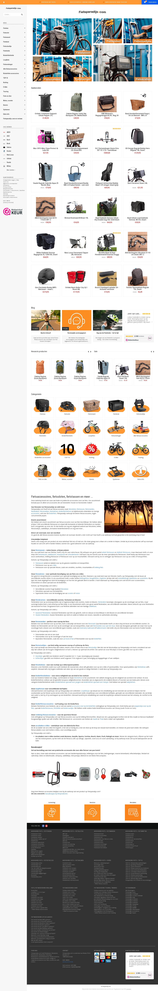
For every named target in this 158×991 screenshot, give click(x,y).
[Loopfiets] (91, 427)
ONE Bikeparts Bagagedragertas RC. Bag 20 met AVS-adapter (107, 115)
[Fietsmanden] (47, 69)
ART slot (65, 834)
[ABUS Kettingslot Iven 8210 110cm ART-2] (45, 206)
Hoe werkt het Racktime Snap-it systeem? (43, 923)
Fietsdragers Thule (131, 906)
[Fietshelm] (42, 427)
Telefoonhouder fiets (100, 877)
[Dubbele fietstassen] (62, 36)
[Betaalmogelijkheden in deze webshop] (133, 812)
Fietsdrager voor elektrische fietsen (73, 906)
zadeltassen (52, 554)
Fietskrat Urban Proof (132, 846)
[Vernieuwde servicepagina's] (76, 321)
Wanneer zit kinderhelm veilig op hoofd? (43, 938)
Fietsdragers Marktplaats (133, 909)
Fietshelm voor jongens (69, 870)
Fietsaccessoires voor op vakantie (103, 890)
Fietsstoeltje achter (36, 863)
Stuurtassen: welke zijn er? (38, 839)
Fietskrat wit (129, 842)
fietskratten (35, 511)
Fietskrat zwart (130, 834)
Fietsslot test (66, 842)
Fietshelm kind (67, 863)
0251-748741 (6, 201)
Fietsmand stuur (98, 842)
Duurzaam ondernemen (10, 197)
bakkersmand (101, 628)
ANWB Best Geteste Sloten (70, 851)
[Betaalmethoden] (97, 954)
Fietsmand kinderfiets (100, 835)
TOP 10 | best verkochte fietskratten (136, 870)
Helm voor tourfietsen (100, 904)
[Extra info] (140, 470)
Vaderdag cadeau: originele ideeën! (104, 878)
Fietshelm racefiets (68, 871)
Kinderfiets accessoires (11, 73)
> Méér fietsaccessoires (101, 883)
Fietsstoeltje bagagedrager (38, 873)
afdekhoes (92, 606)
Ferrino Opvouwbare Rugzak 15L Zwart (137, 288)
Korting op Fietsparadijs (101, 871)
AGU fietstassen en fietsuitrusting (103, 895)
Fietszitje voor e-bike (69, 895)
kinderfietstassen (47, 708)
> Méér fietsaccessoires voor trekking (105, 913)
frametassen (42, 554)
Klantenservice (7, 192)
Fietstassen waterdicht (37, 842)
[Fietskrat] (116, 405)
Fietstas (5, 28)
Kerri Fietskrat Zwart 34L (137, 183)
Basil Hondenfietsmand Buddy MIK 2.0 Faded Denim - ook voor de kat (76, 185)
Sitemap (5, 194)
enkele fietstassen (108, 552)
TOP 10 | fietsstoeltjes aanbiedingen (136, 863)
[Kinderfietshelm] (67, 427)
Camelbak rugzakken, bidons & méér (104, 897)
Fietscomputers (98, 902)
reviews (128, 989)
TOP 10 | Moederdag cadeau (134, 878)
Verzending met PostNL (48, 2)
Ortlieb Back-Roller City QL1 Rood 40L (76, 288)
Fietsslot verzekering (69, 844)
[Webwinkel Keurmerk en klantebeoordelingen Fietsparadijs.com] (16, 211)
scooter (70, 593)
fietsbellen (57, 708)
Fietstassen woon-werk (37, 846)
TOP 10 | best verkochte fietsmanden (136, 877)
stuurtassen (61, 554)
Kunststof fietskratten (43, 613)
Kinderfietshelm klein (69, 875)
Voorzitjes (38, 656)
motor (77, 593)
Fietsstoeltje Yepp (36, 871)
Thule (102, 719)
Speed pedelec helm (69, 864)
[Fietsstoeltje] (140, 405)
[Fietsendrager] (116, 427)
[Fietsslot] (67, 405)
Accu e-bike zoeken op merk (71, 904)
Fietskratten (102, 602)
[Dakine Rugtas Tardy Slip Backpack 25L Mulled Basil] (76, 102)
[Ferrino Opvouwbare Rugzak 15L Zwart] (137, 276)
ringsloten (103, 578)
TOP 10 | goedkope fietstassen (134, 864)
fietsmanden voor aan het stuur (104, 626)
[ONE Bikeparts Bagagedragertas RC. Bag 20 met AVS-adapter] (107, 102)
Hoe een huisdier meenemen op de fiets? (43, 930)
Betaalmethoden (8, 188)
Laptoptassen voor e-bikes (70, 907)
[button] (25, 28)
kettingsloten (84, 578)
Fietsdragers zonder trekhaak (134, 895)
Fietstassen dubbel (36, 837)
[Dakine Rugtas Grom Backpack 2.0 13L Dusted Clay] (40, 367)
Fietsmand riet (98, 837)
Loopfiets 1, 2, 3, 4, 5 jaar (38, 892)
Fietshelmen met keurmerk (71, 880)
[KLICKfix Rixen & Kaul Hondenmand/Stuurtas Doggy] (107, 241)
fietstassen (80, 509)
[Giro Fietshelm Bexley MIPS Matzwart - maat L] (45, 276)
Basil (8, 140)
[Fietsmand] (91, 405)
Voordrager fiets (98, 864)
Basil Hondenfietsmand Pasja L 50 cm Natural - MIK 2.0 (137, 114)
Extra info (6, 114)
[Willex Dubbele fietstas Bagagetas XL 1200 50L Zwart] (45, 241)
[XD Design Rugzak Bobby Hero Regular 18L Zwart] (137, 137)
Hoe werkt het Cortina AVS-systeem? (41, 921)
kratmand (83, 628)
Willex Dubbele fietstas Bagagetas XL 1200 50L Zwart (46, 254)
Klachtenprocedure (9, 195)
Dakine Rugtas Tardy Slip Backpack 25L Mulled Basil (76, 114)
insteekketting (123, 578)
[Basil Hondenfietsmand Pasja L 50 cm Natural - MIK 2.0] (137, 102)
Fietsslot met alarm (68, 837)
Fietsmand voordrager (100, 844)
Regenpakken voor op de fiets (102, 909)
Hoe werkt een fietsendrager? (39, 931)
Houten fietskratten (42, 615)
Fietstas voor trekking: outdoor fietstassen (106, 892)
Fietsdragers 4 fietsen (132, 902)
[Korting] (91, 449)
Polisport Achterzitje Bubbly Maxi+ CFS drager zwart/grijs (107, 184)
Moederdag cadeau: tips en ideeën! (104, 880)
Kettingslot (66, 835)
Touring (5, 91)
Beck (8, 143)
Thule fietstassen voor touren (102, 894)
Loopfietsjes (85, 691)
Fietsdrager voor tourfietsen (102, 906)
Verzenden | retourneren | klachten (14, 190)
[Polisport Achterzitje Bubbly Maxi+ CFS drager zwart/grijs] (107, 172)
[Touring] (140, 449)
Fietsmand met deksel (100, 847)
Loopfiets (6, 60)
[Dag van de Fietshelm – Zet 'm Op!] (107, 321)
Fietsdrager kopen (131, 913)
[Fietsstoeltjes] (137, 31)
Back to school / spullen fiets (39, 907)
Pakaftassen (34, 840)
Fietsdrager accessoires (132, 911)
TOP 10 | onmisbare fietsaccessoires (136, 871)
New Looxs (10, 155)
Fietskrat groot (130, 844)
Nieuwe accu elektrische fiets (71, 902)
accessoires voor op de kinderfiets (84, 706)
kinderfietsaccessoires (44, 704)
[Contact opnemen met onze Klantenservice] (92, 812)
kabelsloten (133, 578)
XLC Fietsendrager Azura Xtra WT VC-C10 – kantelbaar (107, 149)
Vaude (9, 162)
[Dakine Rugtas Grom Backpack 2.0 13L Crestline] (60, 367)
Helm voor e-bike (68, 897)
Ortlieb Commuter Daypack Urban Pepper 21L (46, 114)
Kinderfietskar (35, 894)
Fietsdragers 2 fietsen (132, 899)
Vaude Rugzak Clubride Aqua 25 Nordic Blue (45, 184)
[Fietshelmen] (77, 69)
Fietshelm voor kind (37, 897)
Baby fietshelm (67, 866)
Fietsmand (6, 37)
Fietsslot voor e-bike (68, 892)
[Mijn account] (4, 2)
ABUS (8, 132)
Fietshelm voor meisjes (69, 868)
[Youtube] (46, 826)
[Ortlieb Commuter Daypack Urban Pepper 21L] (45, 102)
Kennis (5, 105)
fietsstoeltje (92, 647)
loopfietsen (40, 689)
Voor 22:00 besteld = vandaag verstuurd (82, 2)
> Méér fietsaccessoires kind (39, 909)
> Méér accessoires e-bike (70, 911)
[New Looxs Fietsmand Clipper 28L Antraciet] (76, 241)
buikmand (90, 628)
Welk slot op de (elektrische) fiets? (72, 839)
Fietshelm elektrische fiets (70, 877)
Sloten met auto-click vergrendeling (73, 853)
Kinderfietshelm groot (69, 873)
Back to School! (46, 333)
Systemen (6, 109)
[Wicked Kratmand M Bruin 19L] (76, 206)
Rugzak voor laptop (36, 853)
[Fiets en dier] (42, 470)
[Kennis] (91, 470)
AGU (8, 136)
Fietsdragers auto (131, 892)
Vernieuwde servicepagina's (76, 333)
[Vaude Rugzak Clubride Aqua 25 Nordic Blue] (45, 172)
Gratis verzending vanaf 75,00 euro (116, 2)
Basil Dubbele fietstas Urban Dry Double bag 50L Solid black (107, 219)
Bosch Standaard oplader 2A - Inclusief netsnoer (107, 288)
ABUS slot (65, 847)
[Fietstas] (42, 405)
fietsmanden (89, 509)
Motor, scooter (8, 100)
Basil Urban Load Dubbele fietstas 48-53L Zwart (137, 219)
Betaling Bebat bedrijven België (72, 909)
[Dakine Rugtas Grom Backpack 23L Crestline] (80, 367)
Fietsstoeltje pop (36, 866)
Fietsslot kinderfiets (68, 846)
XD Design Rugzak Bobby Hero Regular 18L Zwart (137, 149)
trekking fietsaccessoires (46, 715)
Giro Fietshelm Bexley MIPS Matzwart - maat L (45, 288)
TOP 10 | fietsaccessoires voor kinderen (137, 868)
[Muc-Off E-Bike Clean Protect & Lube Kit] (45, 137)
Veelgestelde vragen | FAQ (11, 180)
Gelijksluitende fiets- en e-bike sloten (73, 849)
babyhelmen (131, 682)
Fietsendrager (8, 64)
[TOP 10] (67, 449)
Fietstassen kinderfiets (37, 844)
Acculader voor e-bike (69, 901)
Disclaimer (6, 185)
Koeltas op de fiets (36, 856)
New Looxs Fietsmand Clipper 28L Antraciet (76, 254)
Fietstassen (39, 563)
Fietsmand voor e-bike (69, 894)
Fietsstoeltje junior (36, 877)
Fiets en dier (7, 96)
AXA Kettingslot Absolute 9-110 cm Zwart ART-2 (137, 254)
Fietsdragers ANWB (131, 907)
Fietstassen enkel (36, 835)
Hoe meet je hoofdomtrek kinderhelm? (42, 937)
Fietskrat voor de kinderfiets (134, 839)
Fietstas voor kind (36, 901)
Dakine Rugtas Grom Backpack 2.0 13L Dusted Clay (40, 379)
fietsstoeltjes (44, 511)
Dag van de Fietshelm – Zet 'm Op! (108, 333)
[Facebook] (43, 826)
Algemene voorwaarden (10, 183)
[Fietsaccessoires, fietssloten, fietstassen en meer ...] (13, 8)
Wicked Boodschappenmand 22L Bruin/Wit (76, 149)
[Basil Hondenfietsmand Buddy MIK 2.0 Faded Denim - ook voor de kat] (76, 172)
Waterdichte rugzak (36, 851)
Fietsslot (6, 33)
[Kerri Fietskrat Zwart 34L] (137, 172)
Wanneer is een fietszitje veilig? (40, 935)
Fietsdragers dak (130, 897)
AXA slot (65, 840)
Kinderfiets (34, 890)
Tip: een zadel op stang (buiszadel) (41, 868)
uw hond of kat (68, 639)
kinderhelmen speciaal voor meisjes (96, 682)
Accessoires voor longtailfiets (102, 882)
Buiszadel (34, 875)
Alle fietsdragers (130, 890)
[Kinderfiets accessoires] (42, 449)
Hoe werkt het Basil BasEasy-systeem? (42, 928)
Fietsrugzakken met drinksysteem (104, 911)
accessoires (35, 513)
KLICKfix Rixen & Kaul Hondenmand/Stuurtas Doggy (107, 254)
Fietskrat (6, 42)
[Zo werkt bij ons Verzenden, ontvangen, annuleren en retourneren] (52, 812)
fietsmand (91, 624)
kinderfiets (52, 513)
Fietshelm (6, 51)
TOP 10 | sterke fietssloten (133, 866)
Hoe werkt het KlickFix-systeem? (40, 925)
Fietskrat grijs (129, 847)
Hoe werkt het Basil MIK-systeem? (41, 919)
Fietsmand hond (98, 834)
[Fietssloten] (107, 31)
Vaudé (95, 719)
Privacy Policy (7, 187)
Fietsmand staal (98, 840)
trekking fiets (98, 567)
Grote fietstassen (36, 847)
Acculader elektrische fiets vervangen (105, 875)
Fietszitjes (34, 895)
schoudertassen (73, 554)
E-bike (5, 87)
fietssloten (72, 509)
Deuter (9, 151)
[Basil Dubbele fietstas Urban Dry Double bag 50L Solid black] (107, 206)
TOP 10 (5, 78)
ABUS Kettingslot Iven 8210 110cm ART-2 (46, 219)
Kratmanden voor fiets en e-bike (103, 839)
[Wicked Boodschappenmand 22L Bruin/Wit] (76, 137)
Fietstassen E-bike (36, 834)
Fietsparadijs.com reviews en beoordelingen (138, 880)
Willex (9, 166)
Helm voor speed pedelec (70, 899)
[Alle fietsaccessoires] (140, 427)
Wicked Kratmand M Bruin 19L (76, 218)
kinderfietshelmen (65, 511)
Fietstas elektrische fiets (69, 890)
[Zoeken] (22, 13)
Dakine (9, 147)
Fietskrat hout (129, 835)
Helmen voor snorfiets (69, 878)
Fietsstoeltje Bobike (36, 870)
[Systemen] (116, 470)
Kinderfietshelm (8, 55)
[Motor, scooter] (67, 470)
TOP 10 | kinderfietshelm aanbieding (136, 873)
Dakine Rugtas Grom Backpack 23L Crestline (80, 378)
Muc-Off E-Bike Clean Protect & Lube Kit (45, 149)
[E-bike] (116, 449)
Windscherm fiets (99, 866)
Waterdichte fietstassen (38, 854)
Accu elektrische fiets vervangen (103, 873)
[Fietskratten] (122, 63)
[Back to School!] (45, 321)
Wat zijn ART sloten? (37, 940)
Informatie (40, 385)
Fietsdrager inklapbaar (132, 904)
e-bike (54, 565)
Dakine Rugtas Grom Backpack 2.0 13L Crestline (60, 378)
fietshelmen (54, 511)
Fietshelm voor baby (37, 899)
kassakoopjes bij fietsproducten (56, 794)
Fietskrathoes (129, 837)
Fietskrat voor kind (36, 906)
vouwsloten (144, 578)
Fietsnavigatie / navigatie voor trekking (105, 907)
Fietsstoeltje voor (36, 864)
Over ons (5, 182)
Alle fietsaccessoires (10, 69)
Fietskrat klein (130, 840)
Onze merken (7, 127)
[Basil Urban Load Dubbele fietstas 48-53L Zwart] (137, 206)
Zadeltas (33, 849)
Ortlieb (9, 158)
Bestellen (45, 122)
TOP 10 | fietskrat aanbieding (134, 875)
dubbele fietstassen (123, 552)
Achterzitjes (39, 658)
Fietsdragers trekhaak (132, 894)
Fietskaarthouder (99, 868)
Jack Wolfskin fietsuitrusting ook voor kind (106, 899)
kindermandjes (68, 708)
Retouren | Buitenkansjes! (101, 863)
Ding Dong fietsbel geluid (101, 870)
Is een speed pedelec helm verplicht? (42, 942)
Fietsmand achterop (100, 846)
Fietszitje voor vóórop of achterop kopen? (43, 933)
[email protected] (68, 962)
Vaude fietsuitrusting (100, 901)
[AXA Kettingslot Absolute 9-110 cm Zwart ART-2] (137, 241)
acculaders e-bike (42, 726)
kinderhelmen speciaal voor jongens (68, 682)
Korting (5, 82)
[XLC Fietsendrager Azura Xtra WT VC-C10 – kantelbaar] (107, 137)
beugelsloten (94, 578)
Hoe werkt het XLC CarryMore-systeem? (42, 926)
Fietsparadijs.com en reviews (12, 118)
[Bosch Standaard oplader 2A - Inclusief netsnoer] (107, 276)
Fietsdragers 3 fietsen (132, 901)
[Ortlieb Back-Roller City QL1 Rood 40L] (76, 276)
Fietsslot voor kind (36, 902)
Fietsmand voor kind (37, 904)
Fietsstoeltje (7, 46)
